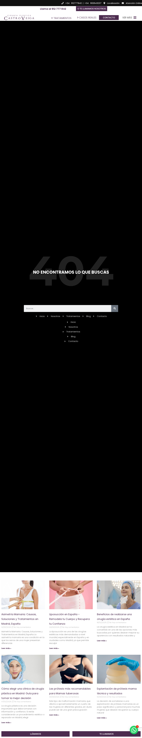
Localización (113, 3)
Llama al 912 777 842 (53, 9)
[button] (91, 8)
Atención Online (134, 3)
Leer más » (6, 648)
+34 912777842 (73, 3)
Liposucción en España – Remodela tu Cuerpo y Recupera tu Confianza (69, 619)
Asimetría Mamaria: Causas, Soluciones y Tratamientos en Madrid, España (19, 619)
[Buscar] (114, 308)
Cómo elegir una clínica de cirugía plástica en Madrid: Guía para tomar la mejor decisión (22, 693)
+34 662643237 (93, 3)
